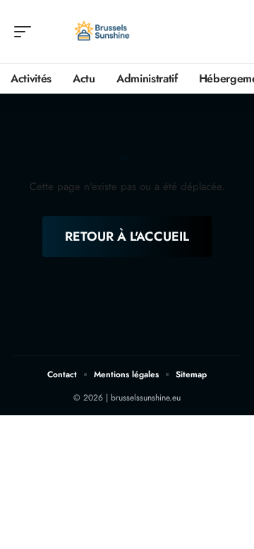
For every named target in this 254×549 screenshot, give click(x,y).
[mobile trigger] (26, 31)
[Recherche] (230, 32)
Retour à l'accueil (127, 236)
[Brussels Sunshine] (101, 31)
